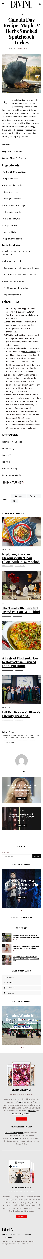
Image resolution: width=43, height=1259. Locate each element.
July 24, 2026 (19, 670)
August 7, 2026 (17, 616)
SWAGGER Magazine (14, 1132)
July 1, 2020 (17, 820)
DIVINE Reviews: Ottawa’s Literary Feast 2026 (21, 714)
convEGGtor (26, 312)
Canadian (20, 1102)
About (5, 1234)
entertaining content (21, 1113)
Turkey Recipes (9, 742)
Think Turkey (23, 740)
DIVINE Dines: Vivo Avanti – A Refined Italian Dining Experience (26, 936)
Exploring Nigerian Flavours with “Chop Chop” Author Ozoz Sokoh (21, 558)
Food (21, 14)
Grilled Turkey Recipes (11, 737)
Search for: (5, 852)
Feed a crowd (23, 735)
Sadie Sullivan (6, 616)
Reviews (21, 810)
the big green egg (10, 740)
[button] (20, 911)
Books (4, 549)
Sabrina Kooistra (7, 566)
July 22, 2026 (19, 720)
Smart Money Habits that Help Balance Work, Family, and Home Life (26, 959)
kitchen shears (29, 351)
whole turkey (22, 288)
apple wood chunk (27, 315)
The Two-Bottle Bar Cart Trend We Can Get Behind (21, 610)
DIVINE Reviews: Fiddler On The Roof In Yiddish (21, 884)
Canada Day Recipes (10, 735)
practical (32, 1110)
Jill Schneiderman (7, 670)
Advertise (15, 1234)
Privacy (8, 1237)
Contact (27, 1234)
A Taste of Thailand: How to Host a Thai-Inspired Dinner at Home (20, 662)
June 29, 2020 (12, 48)
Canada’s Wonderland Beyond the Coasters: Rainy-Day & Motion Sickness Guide (21, 1021)
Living (21, 781)
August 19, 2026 (20, 566)
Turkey (32, 740)
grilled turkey (35, 735)
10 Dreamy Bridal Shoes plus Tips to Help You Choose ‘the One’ (26, 947)
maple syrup (7, 123)
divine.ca (32, 48)
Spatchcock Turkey (28, 737)
